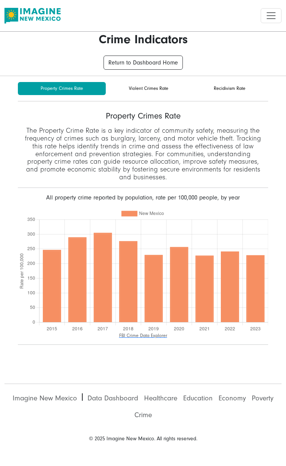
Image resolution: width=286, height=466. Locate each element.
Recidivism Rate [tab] (229, 88)
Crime (143, 415)
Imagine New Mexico (45, 398)
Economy (232, 398)
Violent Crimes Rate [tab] (148, 88)
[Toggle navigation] (271, 15)
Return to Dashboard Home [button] (143, 62)
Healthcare (160, 398)
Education (198, 398)
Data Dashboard (113, 398)
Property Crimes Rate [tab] (62, 88)
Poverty (262, 398)
